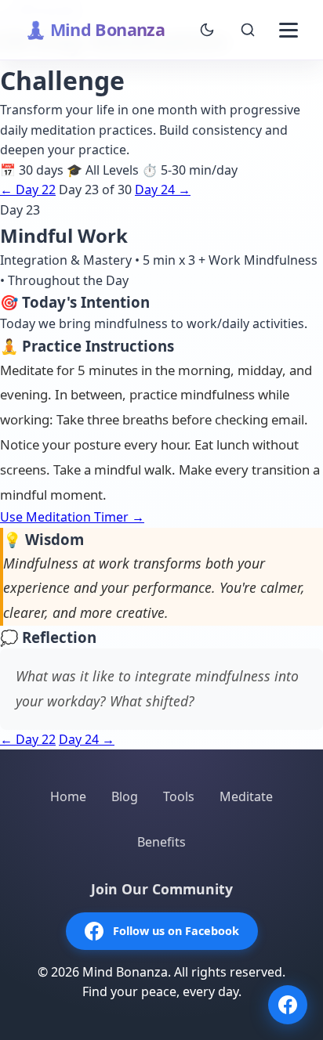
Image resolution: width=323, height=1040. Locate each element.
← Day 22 (28, 189)
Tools (178, 796)
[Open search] (247, 30)
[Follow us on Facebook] (287, 1004)
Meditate (246, 796)
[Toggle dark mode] (207, 30)
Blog (124, 796)
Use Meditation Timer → (72, 516)
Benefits (161, 841)
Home (68, 796)
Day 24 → (163, 189)
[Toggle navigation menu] (288, 30)
